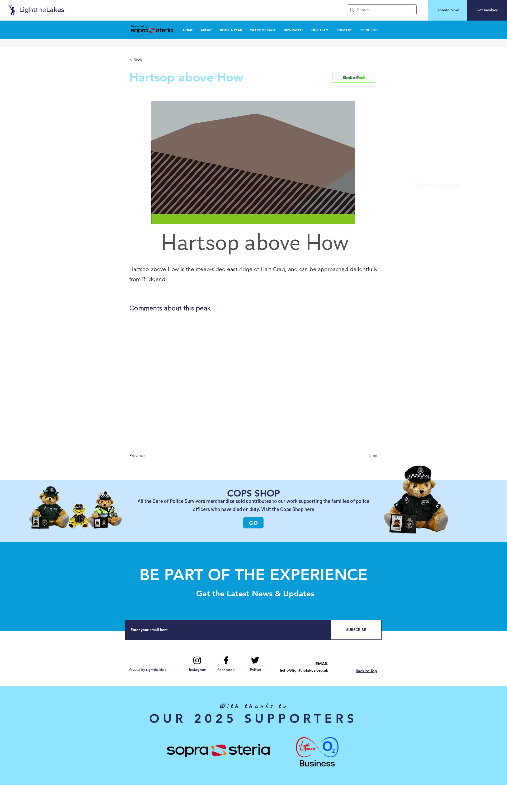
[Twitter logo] (255, 660)
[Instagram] (197, 660)
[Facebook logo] (226, 660)
